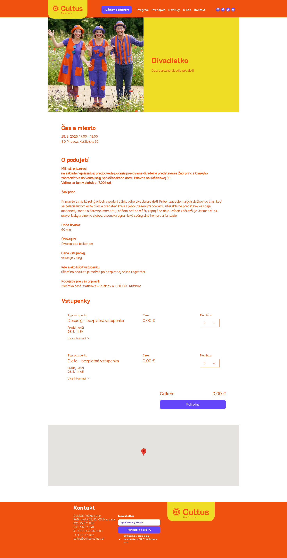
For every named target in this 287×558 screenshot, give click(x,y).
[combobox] (210, 323)
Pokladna (193, 404)
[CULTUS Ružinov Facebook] (223, 9)
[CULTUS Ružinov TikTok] (228, 9)
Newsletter (126, 516)
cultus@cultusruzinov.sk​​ (88, 538)
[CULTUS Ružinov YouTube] (233, 9)
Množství (206, 315)
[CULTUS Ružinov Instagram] (218, 9)
